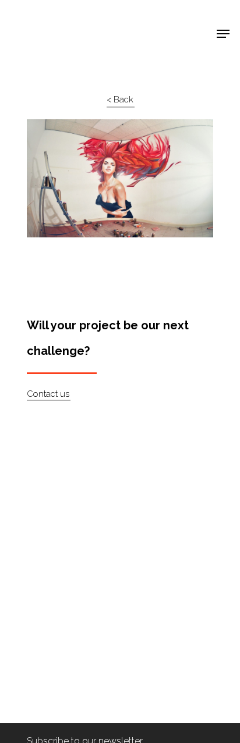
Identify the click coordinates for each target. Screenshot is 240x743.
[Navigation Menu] (223, 34)
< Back (120, 99)
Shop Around (47, 18)
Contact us (48, 394)
